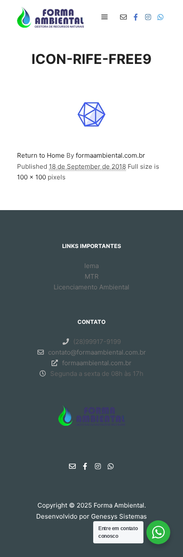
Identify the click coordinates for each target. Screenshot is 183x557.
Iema (91, 266)
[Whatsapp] (160, 17)
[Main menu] (104, 17)
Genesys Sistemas (119, 516)
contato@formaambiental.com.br (97, 352)
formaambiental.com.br (110, 155)
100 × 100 (31, 177)
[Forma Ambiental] (50, 17)
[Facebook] (135, 17)
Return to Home (41, 155)
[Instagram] (148, 17)
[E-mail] (123, 17)
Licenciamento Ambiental (91, 287)
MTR (92, 276)
